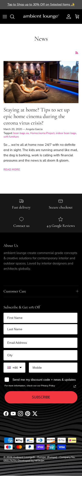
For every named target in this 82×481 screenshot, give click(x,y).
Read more (11, 169)
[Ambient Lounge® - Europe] (41, 16)
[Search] (14, 16)
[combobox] (14, 368)
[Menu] (5, 16)
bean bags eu (21, 133)
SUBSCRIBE (41, 397)
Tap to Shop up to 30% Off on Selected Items (41, 4)
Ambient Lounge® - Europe (29, 457)
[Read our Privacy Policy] (74, 386)
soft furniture (11, 136)
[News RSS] (77, 52)
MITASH (39, 460)
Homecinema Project (42, 133)
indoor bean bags (66, 133)
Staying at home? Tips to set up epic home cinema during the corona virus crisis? (36, 116)
